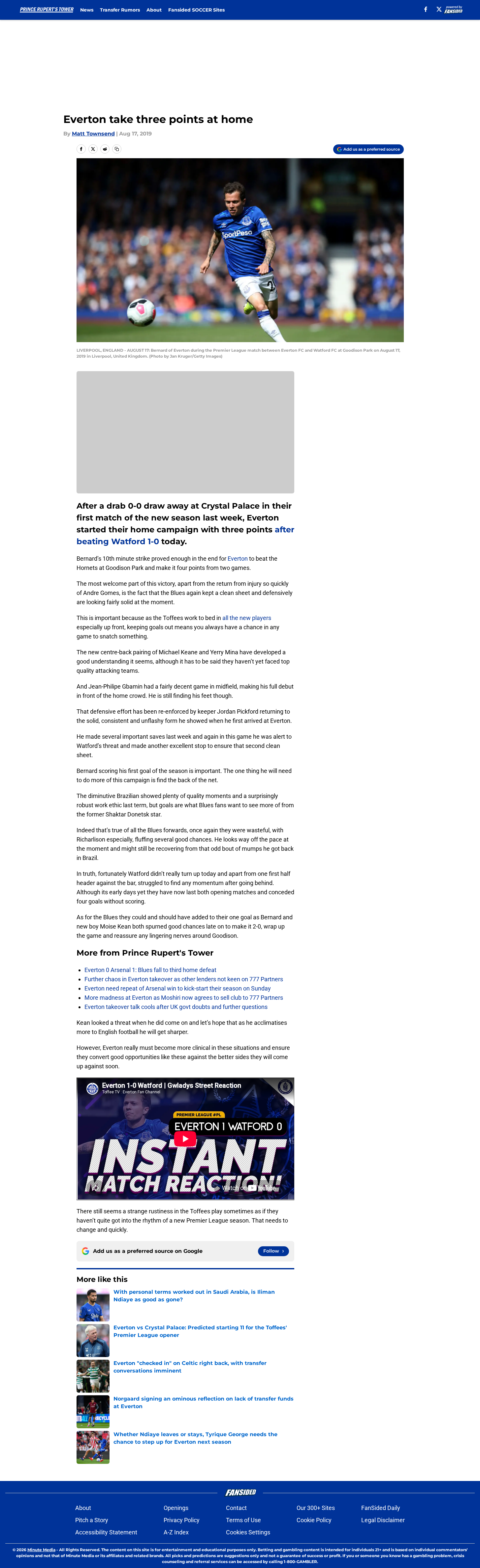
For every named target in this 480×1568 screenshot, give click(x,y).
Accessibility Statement (106, 1532)
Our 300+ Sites (316, 1507)
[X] (439, 9)
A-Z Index (176, 1532)
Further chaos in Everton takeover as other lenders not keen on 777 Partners (183, 979)
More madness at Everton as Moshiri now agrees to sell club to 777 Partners (183, 997)
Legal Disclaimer (383, 1520)
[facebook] (425, 9)
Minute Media (41, 1549)
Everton (238, 558)
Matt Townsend (93, 134)
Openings (176, 1507)
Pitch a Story (91, 1520)
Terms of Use (243, 1520)
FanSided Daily (380, 1507)
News (86, 10)
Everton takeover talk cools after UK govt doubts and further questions (176, 1006)
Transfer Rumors (120, 10)
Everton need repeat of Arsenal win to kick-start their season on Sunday (177, 988)
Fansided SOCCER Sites (196, 10)
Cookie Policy (314, 1520)
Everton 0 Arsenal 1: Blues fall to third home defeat (150, 969)
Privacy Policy (182, 1520)
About (154, 10)
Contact (236, 1507)
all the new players (246, 617)
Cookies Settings (248, 1532)
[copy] (116, 149)
